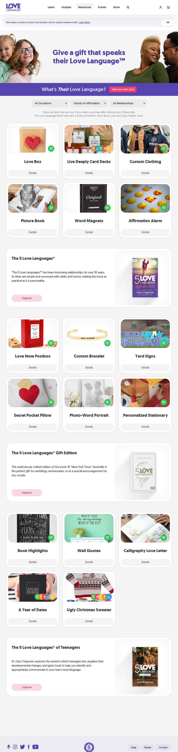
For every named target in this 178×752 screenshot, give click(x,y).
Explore (26, 298)
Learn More (84, 22)
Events (102, 7)
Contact (163, 747)
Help (133, 747)
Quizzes (66, 7)
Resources (84, 7)
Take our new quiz (123, 89)
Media (147, 747)
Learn (51, 7)
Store (116, 7)
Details (33, 173)
